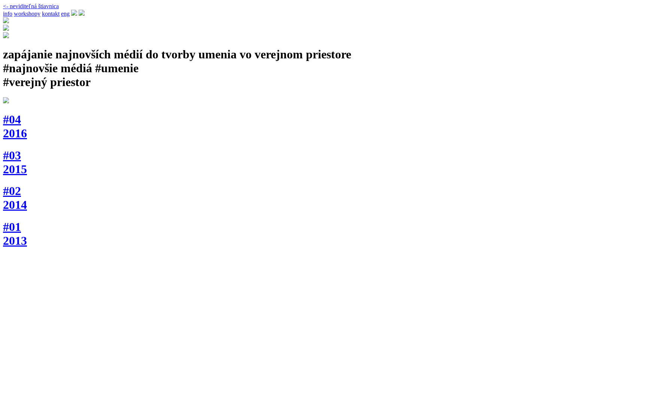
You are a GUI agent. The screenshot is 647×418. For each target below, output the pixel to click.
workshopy (27, 13)
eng (65, 13)
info (7, 13)
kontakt (51, 13)
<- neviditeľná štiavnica (31, 6)
